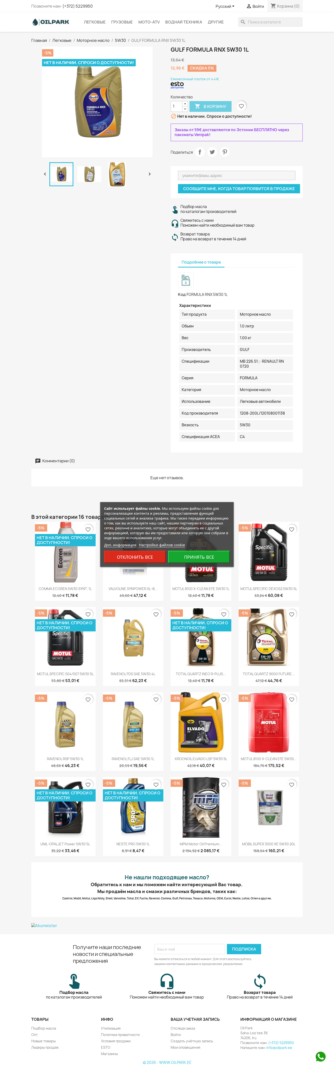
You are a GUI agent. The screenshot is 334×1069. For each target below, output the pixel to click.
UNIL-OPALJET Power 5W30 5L (65, 844)
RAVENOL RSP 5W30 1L (65, 758)
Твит (212, 152)
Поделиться (200, 152)
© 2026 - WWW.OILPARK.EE (167, 1062)
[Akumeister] (167, 925)
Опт (34, 1034)
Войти (176, 1034)
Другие (216, 22)
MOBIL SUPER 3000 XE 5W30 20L (268, 844)
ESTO (105, 1047)
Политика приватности (120, 1034)
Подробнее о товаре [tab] (201, 262)
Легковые (95, 22)
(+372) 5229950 (77, 6)
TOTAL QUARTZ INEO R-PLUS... (201, 674)
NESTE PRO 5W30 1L (133, 844)
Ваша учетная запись (195, 1019)
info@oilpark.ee (279, 1047)
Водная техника (183, 22)
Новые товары (43, 1041)
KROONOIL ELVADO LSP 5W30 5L (201, 758)
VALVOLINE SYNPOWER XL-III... (133, 588)
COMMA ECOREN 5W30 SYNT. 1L (65, 588)
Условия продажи (116, 1041)
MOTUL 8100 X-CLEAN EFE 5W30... (269, 758)
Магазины (109, 1053)
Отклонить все (135, 557)
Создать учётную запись (192, 1041)
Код (182, 294)
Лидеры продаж (44, 1047)
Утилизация (111, 1028)
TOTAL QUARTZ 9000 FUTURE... (269, 674)
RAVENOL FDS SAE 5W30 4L (133, 674)
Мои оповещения (185, 1047)
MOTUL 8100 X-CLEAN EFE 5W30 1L (200, 588)
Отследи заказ (183, 1028)
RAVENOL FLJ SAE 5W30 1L (133, 758)
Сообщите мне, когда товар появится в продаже (239, 188)
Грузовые (122, 22)
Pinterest (225, 152)
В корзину (210, 106)
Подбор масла (43, 1028)
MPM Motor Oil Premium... (201, 844)
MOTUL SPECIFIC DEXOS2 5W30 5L (268, 588)
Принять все (199, 557)
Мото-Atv (149, 22)
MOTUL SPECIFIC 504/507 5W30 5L (65, 674)
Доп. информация (120, 544)
